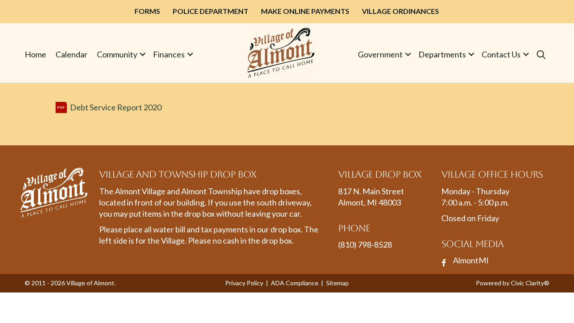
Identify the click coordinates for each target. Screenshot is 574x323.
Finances (169, 54)
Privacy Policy (244, 283)
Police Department (210, 11)
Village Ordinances (400, 11)
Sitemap (337, 283)
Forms (147, 11)
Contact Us (501, 54)
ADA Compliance (294, 283)
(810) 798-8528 (365, 244)
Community (117, 54)
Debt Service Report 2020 (115, 107)
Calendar (71, 54)
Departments (442, 54)
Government (380, 54)
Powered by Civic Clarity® (512, 283)
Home (35, 54)
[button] (142, 54)
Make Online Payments (305, 11)
